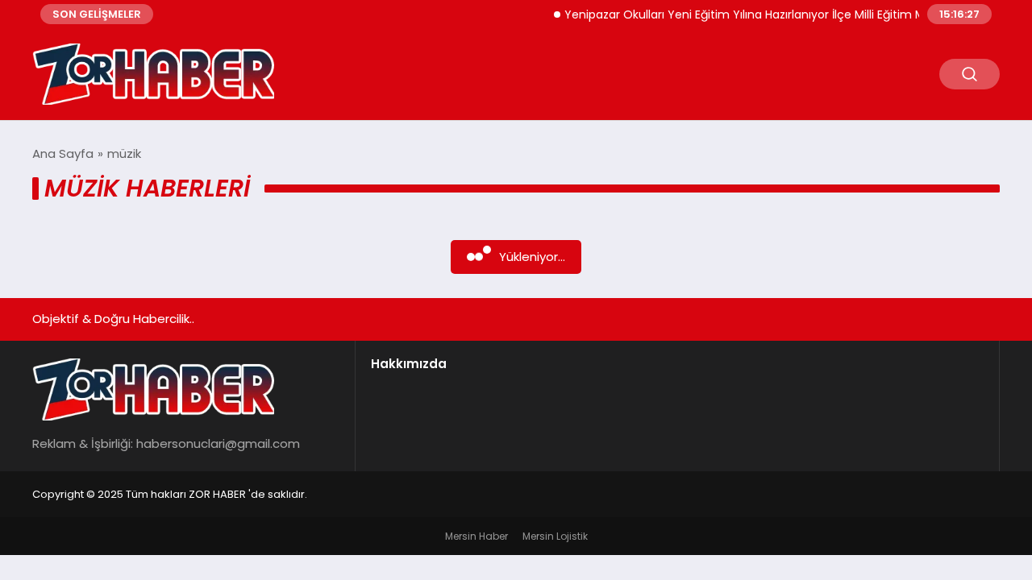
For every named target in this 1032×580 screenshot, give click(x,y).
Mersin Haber (476, 536)
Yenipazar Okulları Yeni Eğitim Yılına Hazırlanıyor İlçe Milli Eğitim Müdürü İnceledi (778, 14)
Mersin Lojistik (555, 536)
